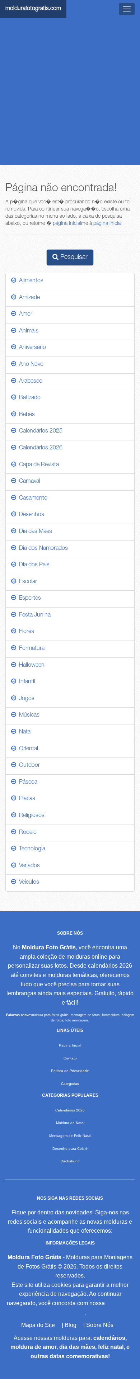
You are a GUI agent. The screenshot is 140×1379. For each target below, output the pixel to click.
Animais (27, 331)
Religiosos (30, 816)
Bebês (25, 415)
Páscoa (26, 782)
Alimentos (29, 281)
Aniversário (31, 348)
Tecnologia (30, 849)
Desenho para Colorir (70, 1149)
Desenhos (30, 515)
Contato (70, 1058)
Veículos (27, 883)
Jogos (25, 699)
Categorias (70, 1084)
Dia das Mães (34, 532)
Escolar (26, 582)
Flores (25, 632)
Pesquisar (73, 257)
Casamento (31, 498)
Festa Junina (33, 615)
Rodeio (26, 833)
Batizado (28, 398)
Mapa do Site (38, 1325)
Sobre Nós (99, 1325)
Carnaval (28, 482)
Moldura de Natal (70, 1123)
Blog (70, 1325)
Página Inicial (70, 1045)
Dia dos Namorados (42, 549)
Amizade (28, 298)
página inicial (67, 223)
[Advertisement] (70, 91)
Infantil (25, 682)
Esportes (28, 598)
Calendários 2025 (39, 431)
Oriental (27, 749)
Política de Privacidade (70, 1071)
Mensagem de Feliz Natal (70, 1136)
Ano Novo (29, 365)
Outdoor (28, 766)
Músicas (27, 715)
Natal (24, 732)
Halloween (30, 666)
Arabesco (29, 381)
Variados (28, 866)
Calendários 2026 (39, 448)
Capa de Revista (37, 465)
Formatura (30, 649)
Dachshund (70, 1161)
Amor (24, 314)
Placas (25, 799)
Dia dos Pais (33, 565)
